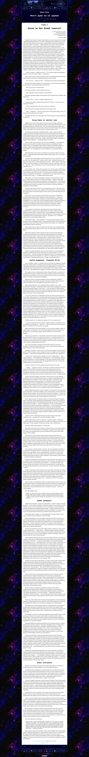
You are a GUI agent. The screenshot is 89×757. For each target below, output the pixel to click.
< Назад (24, 746)
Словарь (49, 7)
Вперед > (64, 746)
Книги (41, 7)
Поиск (64, 7)
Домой (26, 7)
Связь (57, 7)
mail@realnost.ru (50, 753)
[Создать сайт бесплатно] (44, 756)
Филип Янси (44, 18)
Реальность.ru (35, 18)
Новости (34, 7)
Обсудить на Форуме (44, 742)
